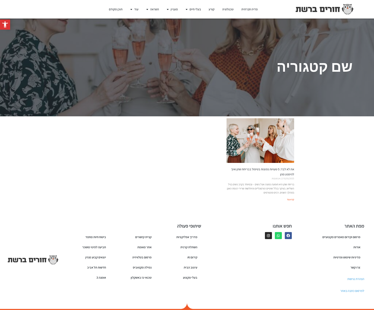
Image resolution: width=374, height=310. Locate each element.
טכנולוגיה (228, 9)
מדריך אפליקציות (186, 237)
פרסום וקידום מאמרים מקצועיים (341, 237)
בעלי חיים (195, 9)
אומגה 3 (101, 278)
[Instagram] (268, 235)
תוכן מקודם (116, 9)
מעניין (174, 9)
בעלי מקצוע (190, 278)
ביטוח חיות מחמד (95, 237)
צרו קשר (355, 267)
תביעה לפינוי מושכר (94, 247)
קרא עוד (290, 199)
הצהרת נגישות (355, 279)
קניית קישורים (143, 237)
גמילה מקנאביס (142, 267)
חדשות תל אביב (96, 267)
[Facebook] (288, 235)
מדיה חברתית (249, 9)
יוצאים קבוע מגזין (95, 257)
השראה (154, 9)
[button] (5, 24)
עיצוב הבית (190, 267)
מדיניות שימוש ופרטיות (346, 257)
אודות (356, 247)
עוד (136, 9)
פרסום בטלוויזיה (142, 257)
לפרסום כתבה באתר (352, 291)
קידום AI (192, 257)
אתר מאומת (144, 247)
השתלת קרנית (188, 247)
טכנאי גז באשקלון (141, 278)
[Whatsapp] (278, 235)
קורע (211, 9)
